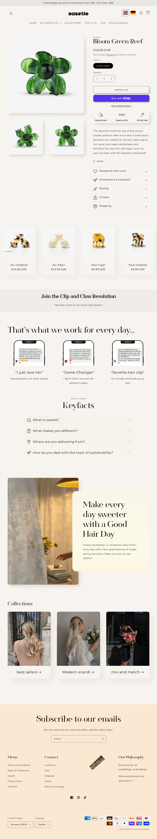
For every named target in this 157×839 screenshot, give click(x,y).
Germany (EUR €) (19, 824)
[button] (11, 13)
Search (48, 781)
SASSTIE (12, 786)
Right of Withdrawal (18, 770)
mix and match (125, 672)
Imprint (11, 775)
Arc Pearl (58, 265)
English (41, 824)
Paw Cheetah (138, 265)
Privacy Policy (15, 781)
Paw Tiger (98, 265)
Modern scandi (76, 672)
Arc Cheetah (19, 265)
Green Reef (103, 65)
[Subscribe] (102, 738)
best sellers (27, 672)
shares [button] (100, 161)
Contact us (50, 765)
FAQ (47, 770)
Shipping (110, 54)
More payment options (121, 106)
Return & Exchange (54, 786)
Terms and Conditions (19, 765)
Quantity (97, 72)
